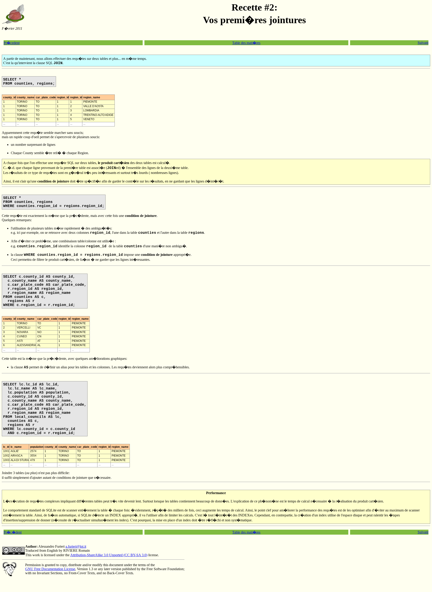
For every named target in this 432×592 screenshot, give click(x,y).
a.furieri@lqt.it (75, 546)
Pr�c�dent (13, 532)
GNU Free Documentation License (50, 569)
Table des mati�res (246, 43)
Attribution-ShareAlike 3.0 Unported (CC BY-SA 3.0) (108, 555)
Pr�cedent (12, 43)
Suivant (423, 43)
